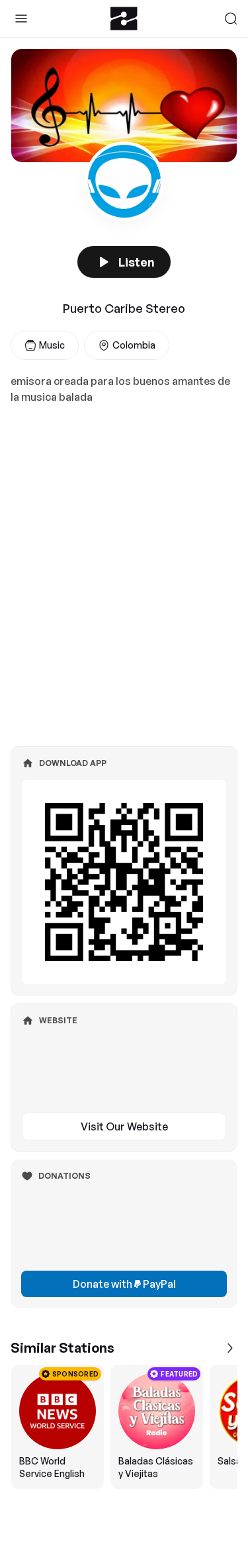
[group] (124, 1427)
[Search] (231, 18)
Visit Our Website (124, 1126)
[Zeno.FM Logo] (124, 18)
